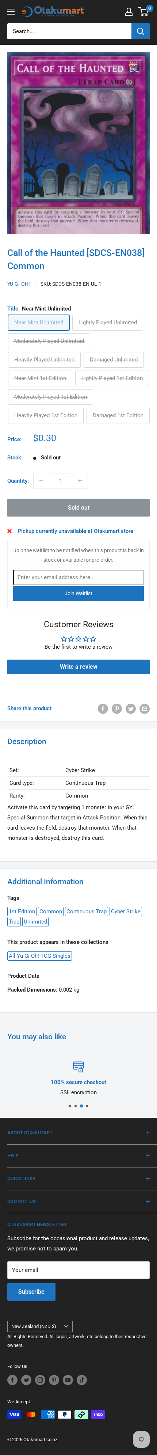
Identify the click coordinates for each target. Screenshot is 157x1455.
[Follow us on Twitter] (26, 1380)
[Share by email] (144, 708)
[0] (143, 11)
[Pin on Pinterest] (117, 708)
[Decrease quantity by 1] (41, 481)
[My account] (129, 12)
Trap (14, 921)
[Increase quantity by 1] (80, 481)
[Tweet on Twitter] (131, 708)
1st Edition (22, 911)
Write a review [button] (78, 666)
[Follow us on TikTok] (82, 1380)
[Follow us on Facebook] (12, 1380)
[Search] (140, 31)
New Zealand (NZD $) (33, 1326)
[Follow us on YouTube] (68, 1380)
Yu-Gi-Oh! (18, 284)
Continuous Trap (86, 911)
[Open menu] (11, 12)
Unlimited (35, 921)
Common (50, 911)
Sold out (78, 507)
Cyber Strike (126, 911)
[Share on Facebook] (103, 708)
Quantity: (18, 481)
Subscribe (31, 1291)
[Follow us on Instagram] (40, 1380)
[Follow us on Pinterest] (54, 1380)
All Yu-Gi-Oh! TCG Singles (39, 956)
